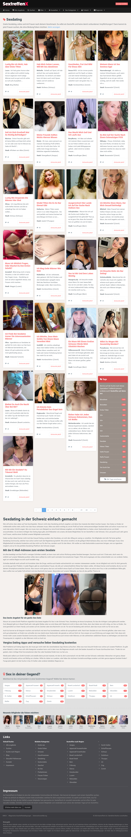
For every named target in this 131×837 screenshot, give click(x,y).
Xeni (39, 726)
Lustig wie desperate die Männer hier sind (16, 199)
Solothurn (76, 696)
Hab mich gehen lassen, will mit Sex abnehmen (48, 65)
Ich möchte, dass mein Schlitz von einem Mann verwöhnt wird (48, 339)
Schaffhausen (34, 696)
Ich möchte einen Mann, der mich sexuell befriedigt (113, 204)
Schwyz (55, 696)
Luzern (76, 691)
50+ (112, 431)
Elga (113, 726)
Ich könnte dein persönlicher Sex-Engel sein (49, 408)
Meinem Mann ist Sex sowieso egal (110, 65)
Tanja (28, 726)
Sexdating (112, 462)
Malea (18, 726)
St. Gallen (13, 696)
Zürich (55, 701)
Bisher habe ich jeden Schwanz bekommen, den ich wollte (80, 417)
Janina (60, 726)
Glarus (34, 691)
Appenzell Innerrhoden (55, 685)
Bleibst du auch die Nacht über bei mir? (17, 405)
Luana (50, 726)
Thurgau (97, 696)
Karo (81, 726)
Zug (34, 701)
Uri (118, 696)
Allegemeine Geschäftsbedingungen (19, 815)
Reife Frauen (112, 457)
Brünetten (112, 405)
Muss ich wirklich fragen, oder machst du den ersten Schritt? (17, 265)
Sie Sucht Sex (112, 467)
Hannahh (123, 726)
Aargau (13, 685)
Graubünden (55, 691)
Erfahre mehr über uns (13, 807)
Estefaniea (91, 726)
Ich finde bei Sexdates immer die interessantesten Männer (18, 336)
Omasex (112, 473)
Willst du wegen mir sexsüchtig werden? (109, 342)
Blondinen (112, 399)
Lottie (71, 726)
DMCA (5, 815)
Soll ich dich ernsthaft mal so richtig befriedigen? (17, 133)
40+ (112, 426)
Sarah (7, 726)
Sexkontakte (112, 436)
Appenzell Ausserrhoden (34, 685)
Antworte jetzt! (24, 92)
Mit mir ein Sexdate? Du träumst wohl (16, 471)
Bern (118, 685)
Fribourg (13, 691)
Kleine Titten (112, 446)
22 (87, 510)
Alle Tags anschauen (114, 479)
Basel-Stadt (97, 685)
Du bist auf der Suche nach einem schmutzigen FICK (112, 136)
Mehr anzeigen (54, 27)
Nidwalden (97, 691)
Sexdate (112, 441)
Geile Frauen (112, 452)
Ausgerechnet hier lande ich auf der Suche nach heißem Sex (79, 205)
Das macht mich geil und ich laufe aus (79, 133)
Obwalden (118, 691)
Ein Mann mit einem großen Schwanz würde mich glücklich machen (81, 344)
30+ (112, 420)
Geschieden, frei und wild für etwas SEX (80, 65)
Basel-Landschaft (76, 685)
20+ (112, 415)
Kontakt (27, 807)
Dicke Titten (112, 410)
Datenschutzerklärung (40, 815)
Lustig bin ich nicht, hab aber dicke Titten (16, 65)
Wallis (13, 701)
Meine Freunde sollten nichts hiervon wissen (47, 136)
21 (81, 510)
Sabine (102, 726)
